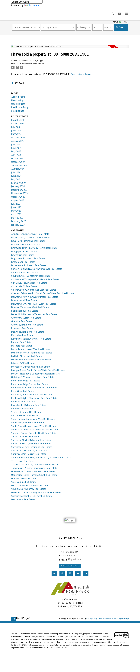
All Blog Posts (18, 96)
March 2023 (17, 217)
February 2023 (18, 221)
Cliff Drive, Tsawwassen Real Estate (29, 282)
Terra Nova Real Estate (23, 461)
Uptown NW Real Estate (23, 478)
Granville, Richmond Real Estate (27, 324)
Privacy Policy (91, 618)
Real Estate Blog (19, 107)
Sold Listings (17, 110)
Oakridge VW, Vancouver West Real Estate (32, 377)
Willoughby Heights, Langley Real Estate (31, 495)
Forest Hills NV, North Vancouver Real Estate (34, 314)
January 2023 (18, 224)
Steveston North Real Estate (25, 436)
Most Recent (17, 119)
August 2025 (17, 140)
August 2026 (17, 123)
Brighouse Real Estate (22, 254)
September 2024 (19, 165)
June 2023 (16, 207)
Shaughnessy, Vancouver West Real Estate (33, 418)
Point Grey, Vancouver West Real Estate (31, 394)
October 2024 (18, 161)
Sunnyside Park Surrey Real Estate (28, 453)
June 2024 (16, 175)
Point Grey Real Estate (22, 391)
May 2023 (16, 210)
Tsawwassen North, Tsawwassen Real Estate (34, 467)
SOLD (126, 22)
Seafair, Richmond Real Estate (26, 412)
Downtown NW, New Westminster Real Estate (34, 296)
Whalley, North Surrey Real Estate (28, 488)
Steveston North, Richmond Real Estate (31, 439)
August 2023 (17, 200)
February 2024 (18, 182)
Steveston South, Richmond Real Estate (31, 443)
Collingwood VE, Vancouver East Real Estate (33, 289)
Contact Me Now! (70, 566)
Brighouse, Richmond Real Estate (28, 258)
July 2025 (15, 144)
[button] (70, 566)
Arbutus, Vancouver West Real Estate (30, 233)
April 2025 (16, 154)
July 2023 (15, 203)
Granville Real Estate (21, 321)
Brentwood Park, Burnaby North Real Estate (34, 247)
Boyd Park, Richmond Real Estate (28, 240)
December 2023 (19, 189)
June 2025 (16, 147)
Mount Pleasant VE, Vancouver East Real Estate (35, 373)
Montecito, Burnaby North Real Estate (30, 366)
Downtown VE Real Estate (24, 300)
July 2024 (15, 172)
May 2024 (16, 179)
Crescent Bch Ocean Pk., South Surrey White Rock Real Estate (42, 293)
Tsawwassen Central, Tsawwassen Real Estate (35, 464)
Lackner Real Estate (21, 342)
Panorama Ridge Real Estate (25, 380)
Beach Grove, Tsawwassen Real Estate (30, 237)
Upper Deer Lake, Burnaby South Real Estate (34, 474)
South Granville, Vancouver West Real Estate (34, 426)
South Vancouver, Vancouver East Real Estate (34, 429)
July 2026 (15, 126)
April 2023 (16, 214)
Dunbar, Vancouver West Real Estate (30, 307)
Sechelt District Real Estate (24, 415)
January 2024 (18, 186)
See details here (81, 74)
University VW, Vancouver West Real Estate (33, 471)
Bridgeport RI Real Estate (24, 251)
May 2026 (16, 133)
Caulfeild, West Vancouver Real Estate (30, 275)
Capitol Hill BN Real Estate (24, 272)
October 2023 (18, 196)
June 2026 (16, 130)
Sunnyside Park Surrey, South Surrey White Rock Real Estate (42, 457)
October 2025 (18, 137)
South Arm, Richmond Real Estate (28, 422)
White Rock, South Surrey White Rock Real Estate (36, 492)
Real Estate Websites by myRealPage (114, 618)
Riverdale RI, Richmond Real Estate (28, 405)
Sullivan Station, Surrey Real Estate (29, 450)
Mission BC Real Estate (23, 363)
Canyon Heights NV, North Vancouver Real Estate (36, 268)
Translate (34, 5)
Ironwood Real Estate (22, 328)
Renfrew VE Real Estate (23, 401)
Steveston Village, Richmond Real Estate (31, 446)
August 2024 (17, 168)
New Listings (17, 100)
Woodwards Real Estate (23, 499)
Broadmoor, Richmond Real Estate (28, 265)
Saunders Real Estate (22, 408)
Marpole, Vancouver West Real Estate (30, 349)
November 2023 (19, 193)
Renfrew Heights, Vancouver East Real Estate (34, 398)
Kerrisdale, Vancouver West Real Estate (31, 338)
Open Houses (18, 103)
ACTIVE (115, 22)
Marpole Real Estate (21, 345)
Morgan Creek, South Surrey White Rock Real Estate (38, 370)
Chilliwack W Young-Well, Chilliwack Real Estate (35, 279)
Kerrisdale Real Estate (22, 335)
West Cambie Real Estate (24, 481)
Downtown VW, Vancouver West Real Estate (33, 303)
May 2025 (16, 151)
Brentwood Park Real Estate (25, 244)
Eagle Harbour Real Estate (24, 310)
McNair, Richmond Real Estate (26, 356)
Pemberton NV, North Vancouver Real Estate (34, 387)
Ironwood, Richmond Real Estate (27, 331)
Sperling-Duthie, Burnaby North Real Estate (33, 433)
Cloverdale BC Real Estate (24, 286)
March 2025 (17, 158)
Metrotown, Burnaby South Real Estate (31, 359)
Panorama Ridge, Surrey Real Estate (29, 384)
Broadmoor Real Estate (23, 261)
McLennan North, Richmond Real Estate (31, 352)
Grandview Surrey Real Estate (32, 63)
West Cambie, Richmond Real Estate (29, 485)
